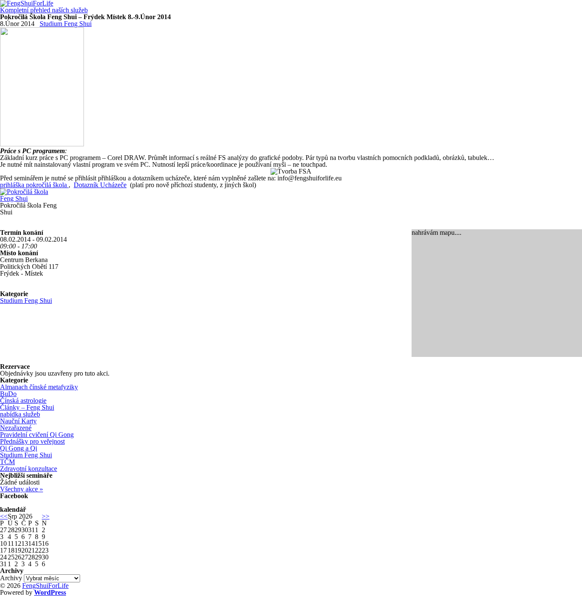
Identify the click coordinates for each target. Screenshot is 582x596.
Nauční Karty (18, 421)
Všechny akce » (21, 489)
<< (4, 516)
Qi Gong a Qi (18, 448)
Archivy (11, 578)
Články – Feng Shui (27, 407)
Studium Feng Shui (66, 23)
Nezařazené (16, 427)
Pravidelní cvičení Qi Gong (37, 434)
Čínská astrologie (23, 400)
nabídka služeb (20, 414)
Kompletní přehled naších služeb (44, 10)
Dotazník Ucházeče (100, 184)
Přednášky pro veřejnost (32, 441)
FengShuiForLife (45, 585)
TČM (7, 461)
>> (45, 516)
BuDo (8, 393)
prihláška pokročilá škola (34, 184)
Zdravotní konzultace (28, 468)
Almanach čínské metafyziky (39, 387)
